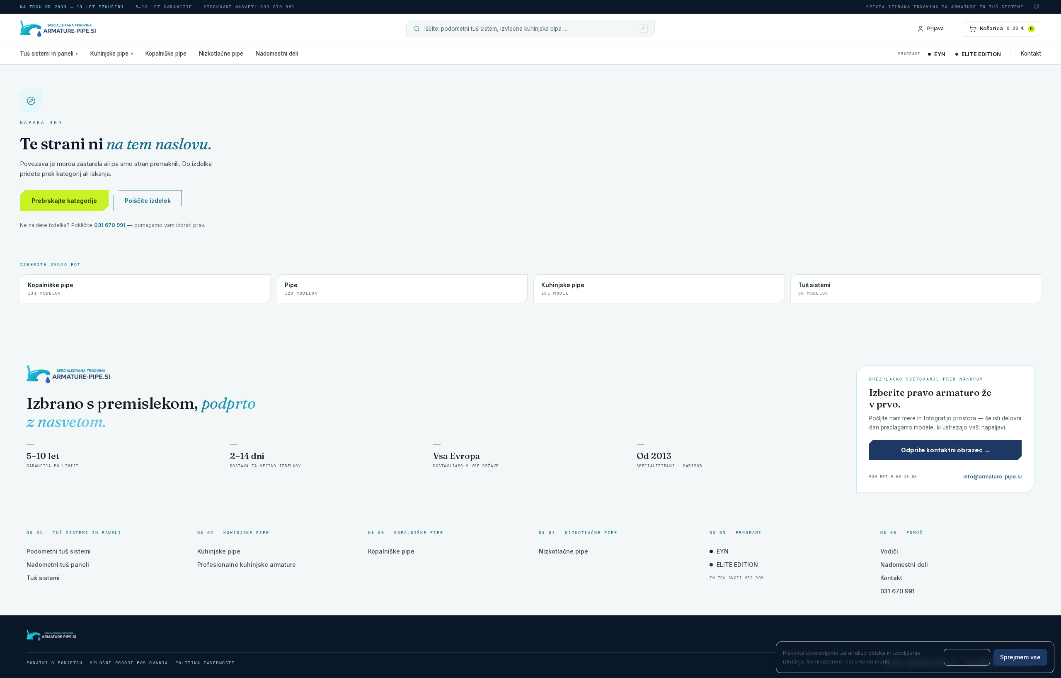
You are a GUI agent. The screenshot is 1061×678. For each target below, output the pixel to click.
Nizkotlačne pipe (221, 53)
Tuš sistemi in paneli (49, 53)
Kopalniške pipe (166, 53)
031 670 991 (110, 225)
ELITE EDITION (981, 54)
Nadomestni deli (277, 53)
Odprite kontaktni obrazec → (945, 450)
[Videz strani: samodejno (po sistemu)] (1036, 7)
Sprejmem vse (1020, 657)
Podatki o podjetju (54, 663)
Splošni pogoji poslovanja (129, 663)
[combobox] (529, 28)
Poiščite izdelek (148, 200)
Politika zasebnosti (205, 663)
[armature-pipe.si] (94, 28)
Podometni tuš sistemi (59, 551)
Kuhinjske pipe (111, 53)
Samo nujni (967, 657)
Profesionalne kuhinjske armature (246, 564)
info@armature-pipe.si (992, 476)
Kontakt (1031, 53)
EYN (939, 54)
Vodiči (889, 551)
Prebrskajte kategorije (64, 200)
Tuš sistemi (43, 577)
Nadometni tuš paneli (58, 564)
